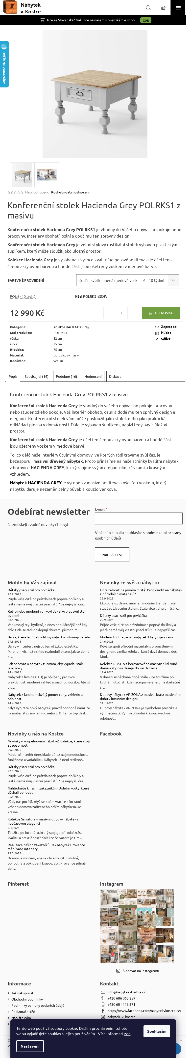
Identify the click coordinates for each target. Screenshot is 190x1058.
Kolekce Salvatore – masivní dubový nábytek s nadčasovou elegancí (43, 821)
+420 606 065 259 (121, 998)
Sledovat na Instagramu (141, 970)
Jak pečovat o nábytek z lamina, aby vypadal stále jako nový (46, 666)
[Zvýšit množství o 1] (133, 313)
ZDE (146, 20)
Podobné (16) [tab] (66, 376)
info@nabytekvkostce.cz (126, 992)
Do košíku (164, 312)
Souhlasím (156, 1031)
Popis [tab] (13, 376)
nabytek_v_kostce (121, 1016)
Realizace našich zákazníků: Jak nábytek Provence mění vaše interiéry (46, 847)
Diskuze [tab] (115, 376)
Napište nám (21, 1017)
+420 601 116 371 (121, 1004)
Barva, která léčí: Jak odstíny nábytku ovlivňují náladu (49, 637)
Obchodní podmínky (27, 999)
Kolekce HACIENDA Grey (71, 327)
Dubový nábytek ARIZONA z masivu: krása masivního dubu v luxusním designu (140, 696)
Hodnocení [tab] (93, 376)
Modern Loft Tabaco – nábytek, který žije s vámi (136, 637)
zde (127, 1033)
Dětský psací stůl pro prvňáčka (31, 590)
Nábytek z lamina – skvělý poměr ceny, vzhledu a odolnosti (45, 696)
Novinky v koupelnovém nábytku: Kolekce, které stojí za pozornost (49, 743)
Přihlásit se (112, 554)
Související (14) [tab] (36, 376)
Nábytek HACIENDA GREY (36, 482)
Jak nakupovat (22, 993)
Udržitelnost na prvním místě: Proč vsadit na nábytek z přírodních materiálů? (141, 592)
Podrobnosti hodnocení (70, 192)
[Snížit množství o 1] (109, 313)
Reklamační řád (23, 1011)
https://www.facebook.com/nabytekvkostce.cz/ (144, 1010)
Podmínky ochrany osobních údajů (37, 1005)
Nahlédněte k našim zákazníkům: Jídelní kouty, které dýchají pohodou (48, 790)
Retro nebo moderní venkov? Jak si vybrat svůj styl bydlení (46, 613)
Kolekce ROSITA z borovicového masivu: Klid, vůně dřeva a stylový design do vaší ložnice (139, 666)
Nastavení (30, 1046)
